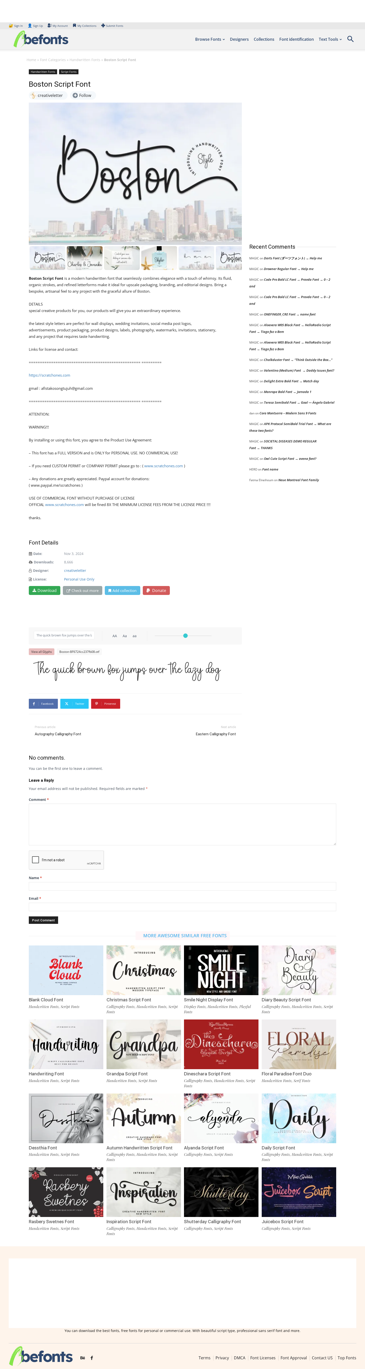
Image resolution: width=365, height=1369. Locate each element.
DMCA (239, 1358)
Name (35, 877)
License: (40, 579)
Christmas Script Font (129, 999)
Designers (239, 39)
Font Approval (294, 1358)
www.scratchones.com (163, 465)
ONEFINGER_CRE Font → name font (290, 314)
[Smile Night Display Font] (221, 970)
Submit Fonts (114, 26)
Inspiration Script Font (129, 1221)
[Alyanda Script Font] (221, 1118)
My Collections (86, 26)
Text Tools (328, 39)
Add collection (124, 590)
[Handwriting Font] (66, 1044)
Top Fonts (347, 1358)
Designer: (41, 570)
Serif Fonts (301, 1080)
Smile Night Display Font (208, 999)
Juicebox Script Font (283, 1221)
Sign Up (35, 26)
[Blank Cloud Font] (66, 970)
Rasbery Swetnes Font (51, 1221)
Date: (37, 553)
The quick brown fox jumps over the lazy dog (127, 670)
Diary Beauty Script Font (286, 999)
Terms (205, 1358)
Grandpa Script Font (127, 1073)
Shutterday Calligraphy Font (212, 1221)
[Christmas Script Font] (144, 970)
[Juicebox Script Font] (299, 1192)
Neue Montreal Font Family (298, 480)
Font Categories (53, 59)
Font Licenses (263, 1358)
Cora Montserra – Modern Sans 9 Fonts (287, 413)
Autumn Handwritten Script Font (140, 1147)
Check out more (85, 590)
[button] (350, 40)
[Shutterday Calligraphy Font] (221, 1192)
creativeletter (75, 570)
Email (35, 898)
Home (31, 59)
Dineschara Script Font (207, 1073)
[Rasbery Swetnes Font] (66, 1192)
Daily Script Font (278, 1147)
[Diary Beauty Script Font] (299, 970)
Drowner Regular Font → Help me (289, 269)
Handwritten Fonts (85, 59)
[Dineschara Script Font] (221, 1044)
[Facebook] (92, 1358)
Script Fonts (68, 72)
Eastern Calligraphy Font (216, 734)
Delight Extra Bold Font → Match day (291, 381)
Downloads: (44, 562)
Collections (264, 39)
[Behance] (82, 1358)
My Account (60, 26)
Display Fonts (195, 1006)
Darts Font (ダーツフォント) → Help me (293, 258)
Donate (158, 590)
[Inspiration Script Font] (144, 1192)
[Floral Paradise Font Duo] (299, 1044)
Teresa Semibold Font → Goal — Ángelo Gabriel (299, 402)
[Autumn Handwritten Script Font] (144, 1118)
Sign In (16, 26)
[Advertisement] (286, 151)
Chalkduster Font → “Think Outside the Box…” (298, 359)
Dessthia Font (43, 1147)
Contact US (322, 1358)
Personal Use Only (79, 579)
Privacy (222, 1358)
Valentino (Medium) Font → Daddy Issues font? (299, 370)
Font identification (296, 39)
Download (47, 590)
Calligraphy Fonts (121, 1006)
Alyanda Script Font (204, 1147)
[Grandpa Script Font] (144, 1044)
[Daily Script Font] (299, 1118)
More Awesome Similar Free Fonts (185, 936)
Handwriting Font (46, 1073)
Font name (270, 469)
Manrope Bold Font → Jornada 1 (287, 392)
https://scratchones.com (49, 375)
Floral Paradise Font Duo (287, 1073)
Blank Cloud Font (46, 999)
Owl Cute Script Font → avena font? (290, 458)
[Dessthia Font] (66, 1118)
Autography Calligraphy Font (58, 734)
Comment (39, 799)
